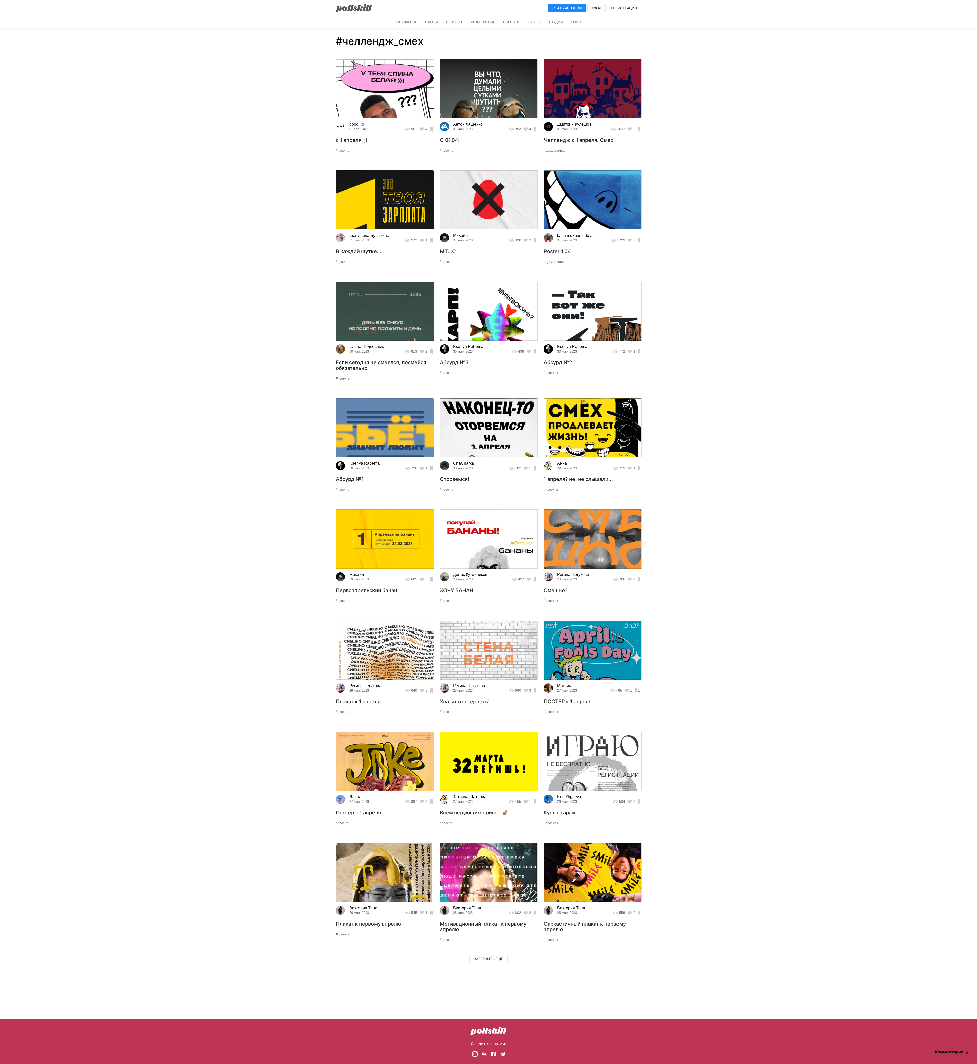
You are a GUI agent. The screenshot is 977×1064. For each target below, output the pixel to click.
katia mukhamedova (575, 235)
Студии (556, 22)
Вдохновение (482, 22)
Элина (355, 797)
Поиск (577, 22)
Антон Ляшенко (468, 124)
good (353, 124)
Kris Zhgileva (569, 797)
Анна (562, 463)
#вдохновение (554, 150)
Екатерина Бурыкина (369, 235)
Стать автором (567, 8)
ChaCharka (463, 463)
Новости (511, 22)
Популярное (405, 22)
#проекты (343, 150)
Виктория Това (363, 908)
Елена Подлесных (366, 346)
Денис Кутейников (470, 574)
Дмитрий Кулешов (574, 124)
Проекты (454, 22)
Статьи (431, 22)
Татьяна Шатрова (469, 797)
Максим (564, 685)
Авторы (534, 22)
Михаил (460, 235)
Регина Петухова (573, 574)
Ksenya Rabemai (468, 346)
